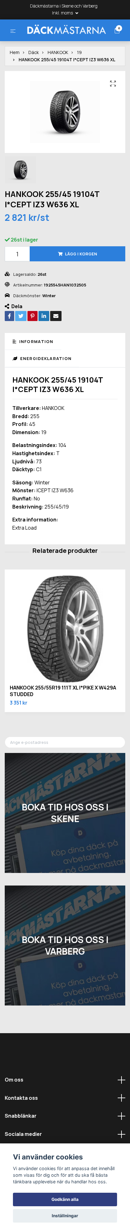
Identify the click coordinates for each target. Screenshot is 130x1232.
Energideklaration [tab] (45, 382)
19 (79, 76)
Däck (33, 76)
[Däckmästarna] (64, 40)
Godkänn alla (65, 1199)
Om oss (14, 1103)
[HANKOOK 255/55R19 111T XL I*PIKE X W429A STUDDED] (65, 653)
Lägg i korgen (81, 277)
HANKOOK (58, 76)
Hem (15, 76)
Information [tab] (35, 365)
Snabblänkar (21, 1139)
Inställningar (65, 1215)
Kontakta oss (21, 1121)
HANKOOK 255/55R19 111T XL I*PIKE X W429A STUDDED (63, 714)
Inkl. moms (63, 13)
